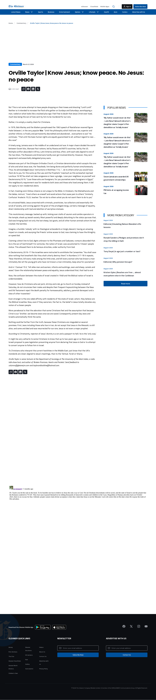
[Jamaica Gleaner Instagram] (138, 626)
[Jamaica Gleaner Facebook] (124, 626)
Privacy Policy (43, 669)
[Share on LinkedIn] (33, 89)
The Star (11, 656)
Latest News (15, 12)
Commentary (21, 23)
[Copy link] (23, 89)
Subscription (29, 669)
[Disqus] (78, 513)
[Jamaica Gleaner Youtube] (146, 626)
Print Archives (13, 652)
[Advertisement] (78, 46)
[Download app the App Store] (59, 627)
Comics (124, 12)
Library (11, 647)
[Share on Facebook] (28, 89)
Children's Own (13, 673)
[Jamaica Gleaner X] (131, 626)
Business (51, 12)
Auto (115, 12)
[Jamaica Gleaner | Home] (17, 6)
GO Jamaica (29, 655)
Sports (40, 12)
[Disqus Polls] (78, 456)
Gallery (27, 664)
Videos (41, 647)
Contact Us (42, 656)
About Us (42, 652)
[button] (84, 6)
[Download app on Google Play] (42, 627)
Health (106, 12)
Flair (26, 659)
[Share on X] (38, 89)
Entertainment (64, 12)
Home (11, 23)
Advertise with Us (138, 12)
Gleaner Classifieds (15, 661)
